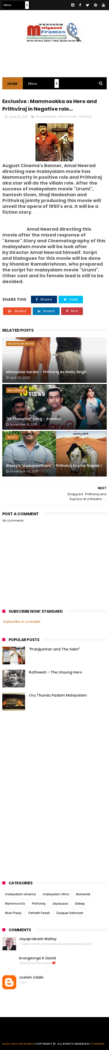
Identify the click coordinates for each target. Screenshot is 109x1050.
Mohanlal (83, 894)
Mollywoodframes (18, 1044)
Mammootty (67, 116)
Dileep (80, 903)
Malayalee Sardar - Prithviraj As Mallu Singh (46, 371)
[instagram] (72, 5)
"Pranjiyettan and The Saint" (54, 649)
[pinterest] (95, 5)
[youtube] (103, 5)
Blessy (12, 437)
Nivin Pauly (13, 913)
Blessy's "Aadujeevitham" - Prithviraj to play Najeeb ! (54, 465)
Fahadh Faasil (39, 913)
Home (12, 84)
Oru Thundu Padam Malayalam (58, 695)
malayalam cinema (20, 894)
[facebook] (80, 5)
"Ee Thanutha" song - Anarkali (33, 418)
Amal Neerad (46, 116)
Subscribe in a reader (22, 621)
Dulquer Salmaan (70, 913)
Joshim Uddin (31, 977)
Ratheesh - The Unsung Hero (55, 672)
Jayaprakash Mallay (38, 939)
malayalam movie (21, 344)
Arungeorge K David (37, 958)
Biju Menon (16, 390)
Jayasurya (60, 903)
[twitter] (87, 5)
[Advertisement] (40, 794)
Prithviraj (85, 116)
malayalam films (56, 894)
